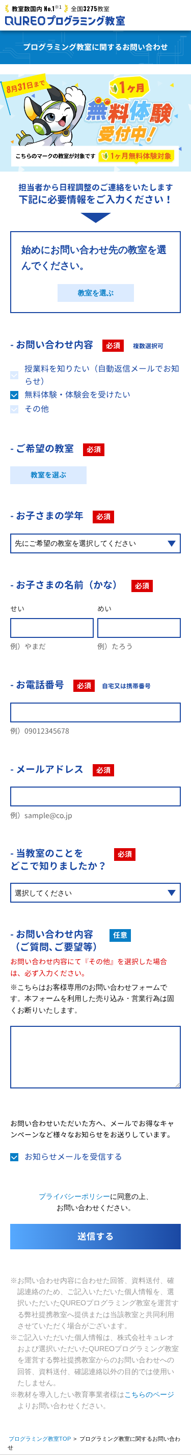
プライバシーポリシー (74, 1196)
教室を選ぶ (96, 293)
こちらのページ (149, 1394)
